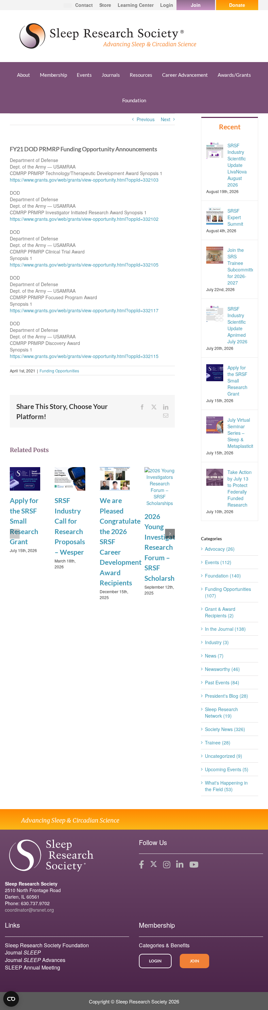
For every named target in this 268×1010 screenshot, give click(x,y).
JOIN (194, 960)
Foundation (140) (223, 575)
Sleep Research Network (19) (221, 712)
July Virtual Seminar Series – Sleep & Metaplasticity (240, 432)
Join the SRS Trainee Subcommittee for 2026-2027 (240, 266)
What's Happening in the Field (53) (226, 785)
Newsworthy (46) (222, 669)
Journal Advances (35, 960)
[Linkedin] (179, 864)
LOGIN (155, 960)
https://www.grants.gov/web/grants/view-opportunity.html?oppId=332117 (84, 310)
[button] (15, 534)
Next (165, 119)
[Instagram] (166, 864)
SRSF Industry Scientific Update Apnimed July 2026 (237, 325)
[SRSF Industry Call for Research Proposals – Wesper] (70, 478)
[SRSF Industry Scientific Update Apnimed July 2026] (214, 313)
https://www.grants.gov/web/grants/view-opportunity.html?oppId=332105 (84, 264)
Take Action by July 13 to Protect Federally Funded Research (239, 488)
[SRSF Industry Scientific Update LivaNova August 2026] (214, 149)
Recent (230, 126)
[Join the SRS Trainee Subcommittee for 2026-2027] (214, 254)
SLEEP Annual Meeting (32, 967)
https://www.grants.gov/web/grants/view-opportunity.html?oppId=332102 (84, 219)
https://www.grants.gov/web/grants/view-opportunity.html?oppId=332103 (84, 179)
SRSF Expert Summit (235, 217)
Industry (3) (217, 642)
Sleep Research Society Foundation (47, 945)
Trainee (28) (217, 742)
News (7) (214, 655)
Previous (146, 119)
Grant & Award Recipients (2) (220, 612)
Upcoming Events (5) (226, 769)
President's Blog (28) (226, 695)
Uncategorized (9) (223, 756)
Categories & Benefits (164, 945)
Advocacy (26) (220, 549)
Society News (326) (225, 729)
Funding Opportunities (59, 370)
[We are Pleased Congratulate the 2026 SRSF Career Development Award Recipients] (115, 478)
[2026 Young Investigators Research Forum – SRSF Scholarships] (159, 486)
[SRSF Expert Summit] (214, 215)
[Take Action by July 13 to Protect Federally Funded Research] (214, 476)
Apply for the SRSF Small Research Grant (24, 521)
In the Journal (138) (225, 629)
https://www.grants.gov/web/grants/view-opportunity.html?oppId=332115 (84, 356)
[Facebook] (141, 864)
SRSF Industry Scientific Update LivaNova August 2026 (237, 165)
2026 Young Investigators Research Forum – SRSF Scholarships (164, 547)
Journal (23, 952)
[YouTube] (193, 864)
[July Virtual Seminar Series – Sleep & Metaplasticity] (214, 424)
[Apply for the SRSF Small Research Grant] (25, 478)
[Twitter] (153, 864)
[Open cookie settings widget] (11, 999)
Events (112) (218, 562)
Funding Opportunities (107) (228, 592)
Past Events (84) (222, 682)
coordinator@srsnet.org (29, 909)
